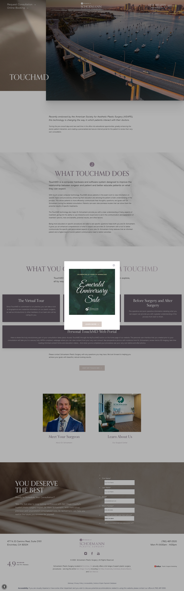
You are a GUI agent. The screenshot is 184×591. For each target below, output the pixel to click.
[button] (4, 586)
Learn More (90, 324)
